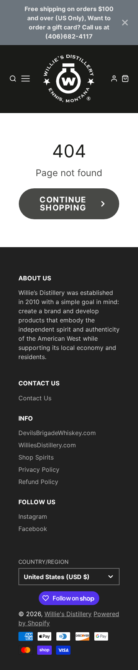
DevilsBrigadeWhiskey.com (57, 433)
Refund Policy (38, 482)
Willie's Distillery (68, 614)
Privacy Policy (38, 469)
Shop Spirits (36, 457)
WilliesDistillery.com (47, 445)
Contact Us (34, 398)
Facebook (32, 528)
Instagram (32, 516)
